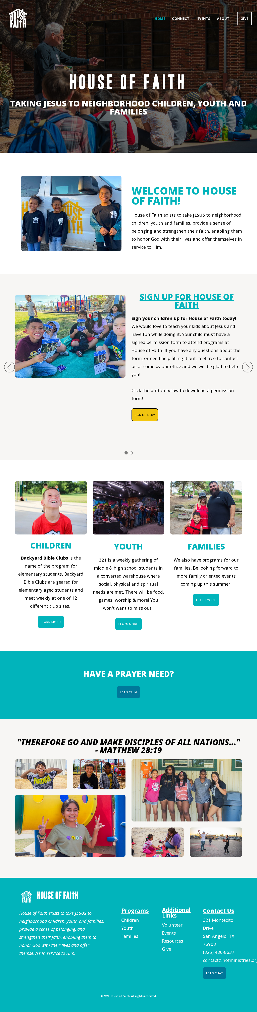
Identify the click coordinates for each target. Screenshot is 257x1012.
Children (130, 920)
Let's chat (214, 973)
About (223, 18)
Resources (172, 941)
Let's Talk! (128, 692)
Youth (127, 928)
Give (244, 18)
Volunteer (172, 925)
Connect (181, 18)
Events (203, 18)
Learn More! (51, 622)
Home (160, 18)
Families (129, 936)
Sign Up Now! (145, 415)
